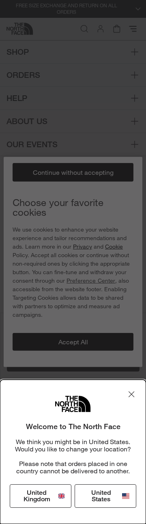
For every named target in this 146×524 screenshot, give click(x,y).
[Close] (131, 394)
